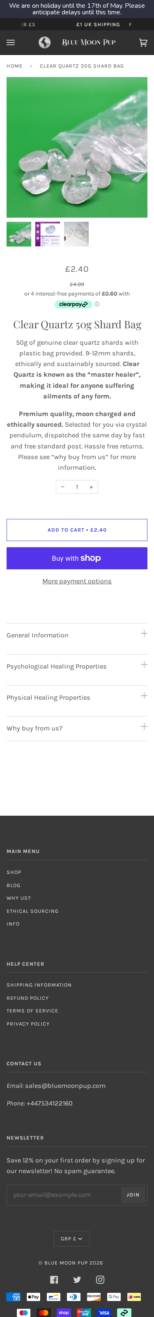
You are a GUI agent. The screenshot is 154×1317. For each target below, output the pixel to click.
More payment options (77, 581)
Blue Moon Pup (66, 1263)
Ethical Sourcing (33, 911)
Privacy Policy (28, 1024)
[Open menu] (19, 42)
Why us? (19, 898)
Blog (14, 885)
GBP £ (68, 1238)
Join (133, 1195)
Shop (14, 872)
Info (13, 924)
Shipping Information (39, 985)
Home (15, 66)
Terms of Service (32, 1011)
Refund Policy (28, 998)
